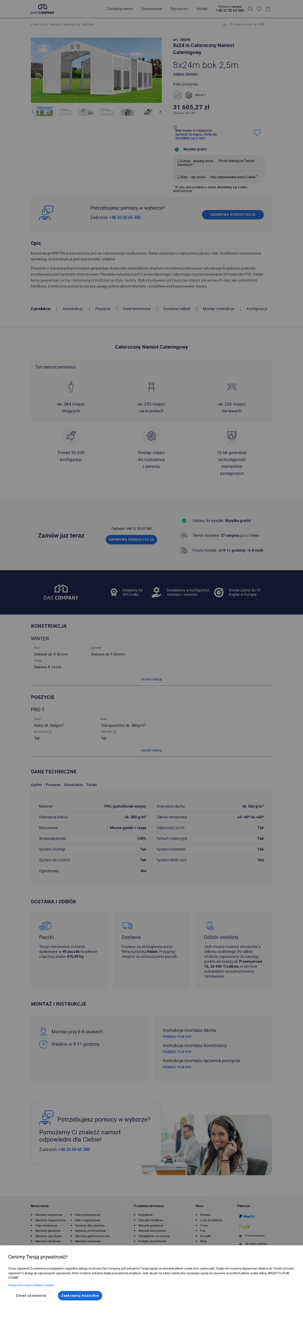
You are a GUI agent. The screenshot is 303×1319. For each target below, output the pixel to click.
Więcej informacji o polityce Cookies (31, 1285)
